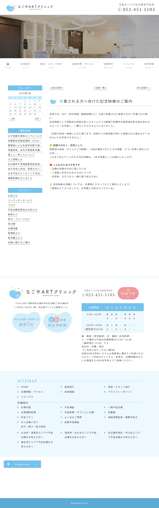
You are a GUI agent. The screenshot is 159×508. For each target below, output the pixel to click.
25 (40, 110)
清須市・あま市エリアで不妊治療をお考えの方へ (81, 435)
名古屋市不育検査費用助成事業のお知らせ (31, 164)
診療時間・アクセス (32, 391)
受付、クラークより (19, 219)
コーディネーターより (20, 200)
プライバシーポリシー (120, 391)
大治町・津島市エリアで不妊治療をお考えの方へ (37, 435)
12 (10, 107)
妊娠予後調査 (72, 422)
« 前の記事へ (56, 87)
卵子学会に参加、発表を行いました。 (29, 168)
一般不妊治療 (115, 407)
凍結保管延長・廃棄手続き (123, 417)
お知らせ (13, 195)
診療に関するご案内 (19, 242)
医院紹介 (69, 386)
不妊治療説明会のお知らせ (23, 209)
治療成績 (13, 228)
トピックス (27, 396)
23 (30, 110)
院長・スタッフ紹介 (119, 386)
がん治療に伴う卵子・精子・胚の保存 (33, 424)
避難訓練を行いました (20, 178)
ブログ (11, 205)
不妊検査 (69, 407)
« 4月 (12, 118)
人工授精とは (15, 159)
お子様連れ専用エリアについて (25, 135)
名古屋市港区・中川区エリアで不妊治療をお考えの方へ (124, 435)
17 (35, 107)
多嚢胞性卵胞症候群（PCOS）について (29, 140)
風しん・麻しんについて (21, 154)
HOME (24, 386)
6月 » (38, 118)
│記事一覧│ (100, 87)
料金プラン (27, 417)
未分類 (11, 223)
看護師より (14, 233)
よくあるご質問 (73, 417)
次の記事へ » (144, 87)
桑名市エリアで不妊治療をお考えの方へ (37, 444)
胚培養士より (15, 237)
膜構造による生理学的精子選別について (30, 145)
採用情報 (69, 391)
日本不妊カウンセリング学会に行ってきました (33, 173)
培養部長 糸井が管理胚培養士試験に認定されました (37, 149)
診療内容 (26, 407)
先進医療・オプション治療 (79, 412)
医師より (13, 214)
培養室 (111, 412)
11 (40, 104)
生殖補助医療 (28, 412)
